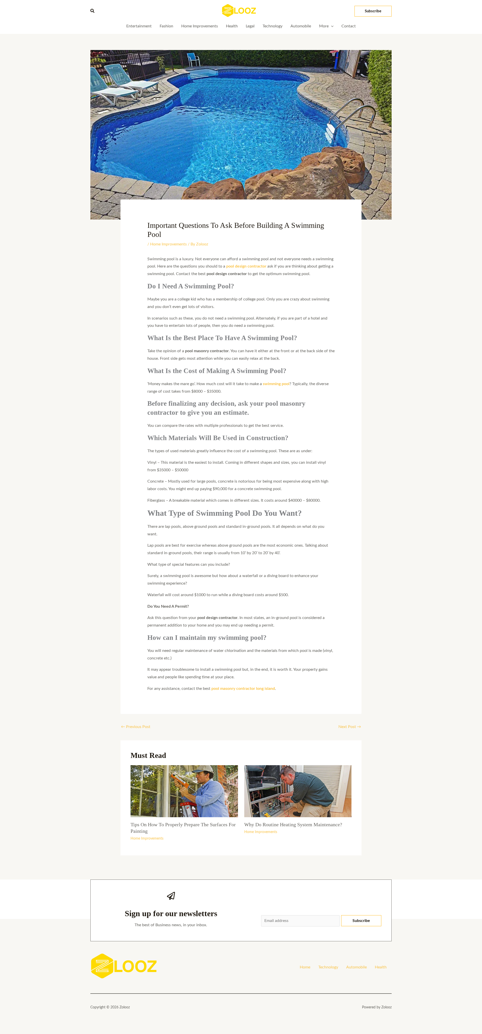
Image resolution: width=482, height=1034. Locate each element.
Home (305, 967)
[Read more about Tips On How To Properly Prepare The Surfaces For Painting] (184, 791)
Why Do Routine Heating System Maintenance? (293, 824)
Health (381, 967)
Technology (328, 967)
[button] (92, 11)
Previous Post (135, 727)
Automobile (356, 967)
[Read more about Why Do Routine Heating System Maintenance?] (298, 791)
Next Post (349, 727)
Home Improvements (168, 244)
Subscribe (361, 921)
